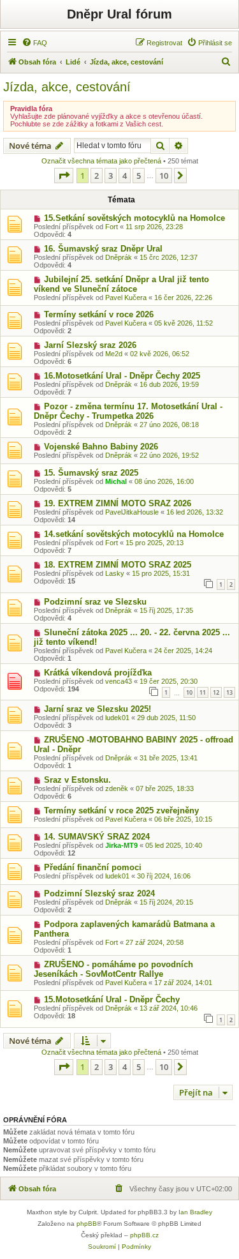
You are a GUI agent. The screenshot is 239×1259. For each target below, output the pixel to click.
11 (202, 692)
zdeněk (116, 788)
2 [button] (96, 175)
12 (216, 692)
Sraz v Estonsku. (77, 780)
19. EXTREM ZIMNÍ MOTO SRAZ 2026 (117, 503)
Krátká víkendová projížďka (98, 672)
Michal (116, 481)
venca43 (118, 681)
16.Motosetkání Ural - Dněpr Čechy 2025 (122, 376)
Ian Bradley (195, 1212)
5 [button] (138, 175)
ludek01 (117, 717)
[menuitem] (34, 42)
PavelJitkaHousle (132, 512)
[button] (63, 175)
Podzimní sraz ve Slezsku (95, 602)
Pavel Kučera (126, 297)
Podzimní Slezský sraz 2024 (99, 893)
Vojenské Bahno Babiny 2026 (101, 446)
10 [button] (163, 175)
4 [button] (124, 175)
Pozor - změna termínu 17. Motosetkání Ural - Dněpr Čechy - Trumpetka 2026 (128, 411)
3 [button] (110, 175)
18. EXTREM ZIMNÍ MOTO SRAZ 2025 (117, 564)
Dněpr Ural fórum (119, 14)
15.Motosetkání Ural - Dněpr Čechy (112, 999)
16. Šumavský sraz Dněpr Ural (103, 248)
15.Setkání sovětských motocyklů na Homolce (134, 218)
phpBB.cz (144, 1235)
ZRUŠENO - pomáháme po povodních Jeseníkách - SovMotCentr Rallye (113, 969)
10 (189, 692)
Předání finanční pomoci (92, 867)
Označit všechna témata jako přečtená (101, 161)
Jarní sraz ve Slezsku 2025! (97, 709)
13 (229, 692)
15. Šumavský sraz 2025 (91, 473)
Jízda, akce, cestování (67, 87)
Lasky (114, 573)
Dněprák (118, 257)
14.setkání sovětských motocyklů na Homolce (134, 534)
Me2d (113, 354)
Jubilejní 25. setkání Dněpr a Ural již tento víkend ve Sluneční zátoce (121, 284)
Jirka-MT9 (121, 845)
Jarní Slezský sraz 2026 (90, 345)
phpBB (86, 1223)
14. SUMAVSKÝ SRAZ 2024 (97, 836)
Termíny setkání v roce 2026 (99, 314)
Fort (111, 226)
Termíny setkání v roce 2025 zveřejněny (121, 810)
